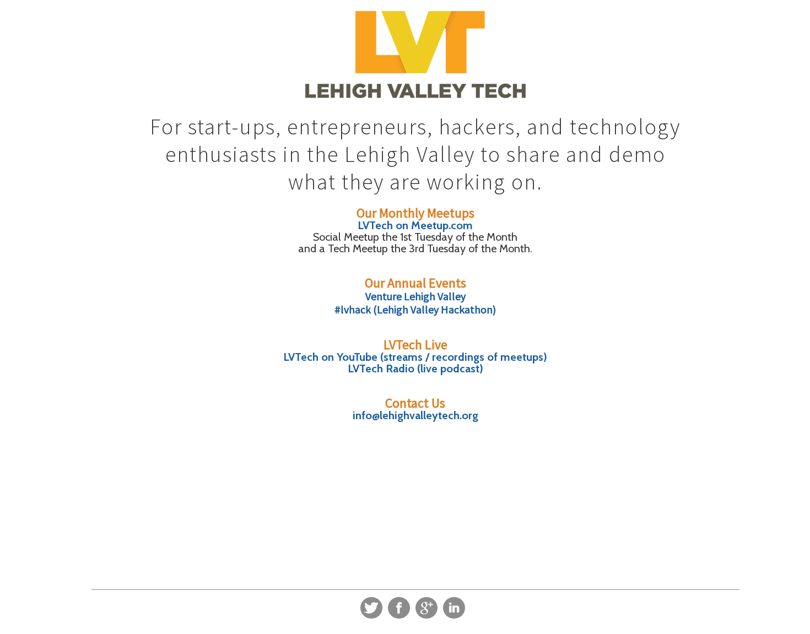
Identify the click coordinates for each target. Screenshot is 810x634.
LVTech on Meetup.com (415, 225)
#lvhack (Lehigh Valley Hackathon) (415, 309)
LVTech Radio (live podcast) (415, 368)
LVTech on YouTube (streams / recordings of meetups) (415, 357)
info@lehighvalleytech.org (415, 415)
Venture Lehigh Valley (415, 296)
